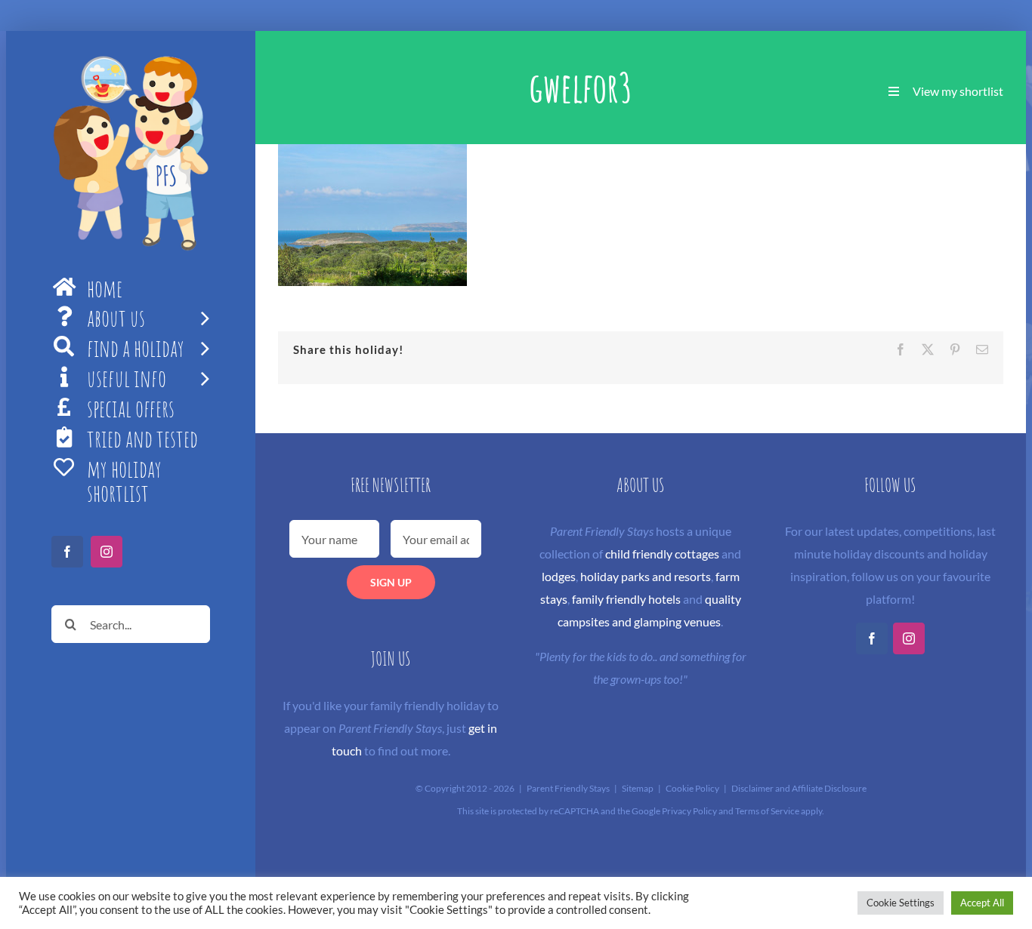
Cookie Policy (692, 788)
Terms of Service (767, 811)
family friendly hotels (626, 599)
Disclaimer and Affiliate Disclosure (799, 788)
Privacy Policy (689, 811)
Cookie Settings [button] (901, 903)
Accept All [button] (982, 903)
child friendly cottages (662, 553)
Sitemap (637, 788)
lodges (559, 576)
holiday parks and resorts (645, 576)
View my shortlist (958, 91)
